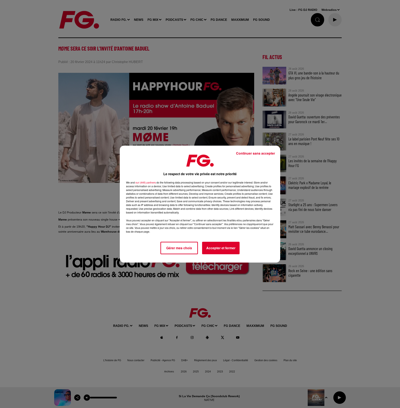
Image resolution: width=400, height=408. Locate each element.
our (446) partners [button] (145, 182)
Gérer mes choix (179, 248)
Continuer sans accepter (255, 153)
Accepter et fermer (220, 248)
